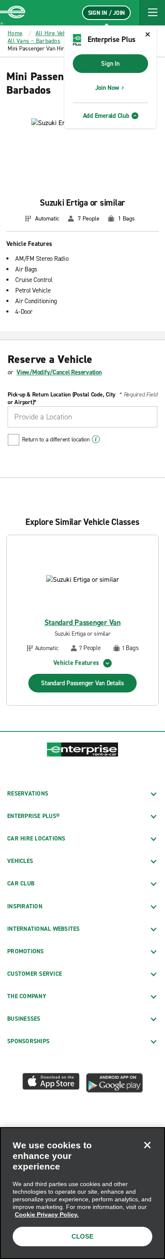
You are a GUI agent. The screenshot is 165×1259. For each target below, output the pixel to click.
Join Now (107, 88)
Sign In (110, 63)
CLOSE (83, 1236)
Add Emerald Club (106, 116)
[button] (152, 12)
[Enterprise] (12, 12)
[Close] (147, 1145)
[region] (82, 1193)
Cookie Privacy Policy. (47, 1214)
